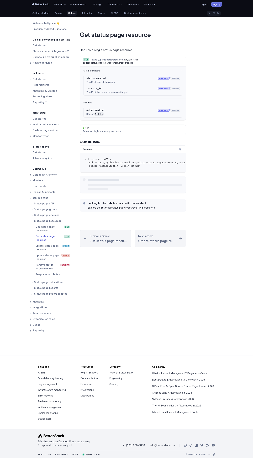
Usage (36, 324)
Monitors (37, 180)
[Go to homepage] (40, 4)
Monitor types (40, 136)
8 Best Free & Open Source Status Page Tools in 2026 (183, 386)
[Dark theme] (218, 13)
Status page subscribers (48, 282)
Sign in (204, 4)
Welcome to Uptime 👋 (46, 23)
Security (114, 384)
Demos (58, 13)
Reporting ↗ (40, 102)
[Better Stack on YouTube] (213, 445)
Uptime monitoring (48, 413)
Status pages (41, 147)
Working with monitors (45, 124)
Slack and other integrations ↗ (51, 51)
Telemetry (87, 13)
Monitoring (39, 113)
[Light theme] (209, 13)
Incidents (38, 73)
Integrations (39, 307)
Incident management (50, 407)
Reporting (38, 330)
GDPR (75, 454)
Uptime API (39, 169)
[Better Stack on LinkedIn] (196, 445)
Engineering (116, 378)
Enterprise (86, 384)
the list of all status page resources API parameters (126, 207)
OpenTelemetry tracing (50, 378)
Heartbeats (39, 186)
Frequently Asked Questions (50, 29)
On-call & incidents (43, 192)
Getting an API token (44, 174)
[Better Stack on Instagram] (185, 445)
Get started (39, 45)
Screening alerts (42, 96)
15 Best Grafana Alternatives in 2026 (173, 399)
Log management (47, 384)
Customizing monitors (45, 130)
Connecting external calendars (51, 57)
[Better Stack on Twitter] (201, 445)
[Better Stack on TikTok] (190, 445)
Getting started (40, 13)
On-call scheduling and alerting (51, 39)
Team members (41, 313)
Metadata (38, 301)
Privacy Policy (61, 454)
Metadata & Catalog (45, 91)
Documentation (89, 378)
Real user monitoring (135, 13)
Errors (101, 13)
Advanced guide (42, 63)
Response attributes (47, 274)
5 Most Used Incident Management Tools (175, 412)
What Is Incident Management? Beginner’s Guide (179, 373)
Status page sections (46, 215)
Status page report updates (50, 294)
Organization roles (43, 319)
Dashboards (87, 395)
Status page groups (45, 209)
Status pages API (44, 203)
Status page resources (47, 221)
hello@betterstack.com (162, 445)
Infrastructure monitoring (52, 390)
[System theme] (214, 13)
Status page (44, 419)
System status (92, 454)
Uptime (72, 13)
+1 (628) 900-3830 (134, 445)
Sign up (216, 4)
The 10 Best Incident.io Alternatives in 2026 (176, 405)
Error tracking (45, 395)
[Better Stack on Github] (207, 445)
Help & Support (89, 372)
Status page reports (45, 288)
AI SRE (114, 13)
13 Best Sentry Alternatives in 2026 (172, 393)
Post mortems (41, 85)
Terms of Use (44, 454)
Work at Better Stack (121, 372)
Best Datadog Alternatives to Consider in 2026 (178, 379)
